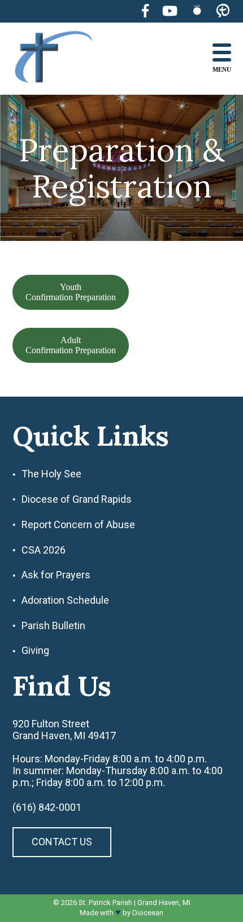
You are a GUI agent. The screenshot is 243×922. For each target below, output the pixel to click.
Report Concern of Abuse (78, 524)
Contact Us (62, 842)
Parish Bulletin (53, 625)
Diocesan (147, 912)
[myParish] (222, 11)
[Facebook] (145, 11)
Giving (35, 650)
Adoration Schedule (65, 600)
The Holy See (51, 474)
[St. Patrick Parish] (62, 58)
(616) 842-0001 (46, 807)
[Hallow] (197, 11)
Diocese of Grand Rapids (76, 499)
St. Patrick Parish (105, 902)
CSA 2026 (43, 550)
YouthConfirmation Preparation (70, 292)
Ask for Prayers (55, 575)
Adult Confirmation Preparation (70, 345)
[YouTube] (169, 11)
